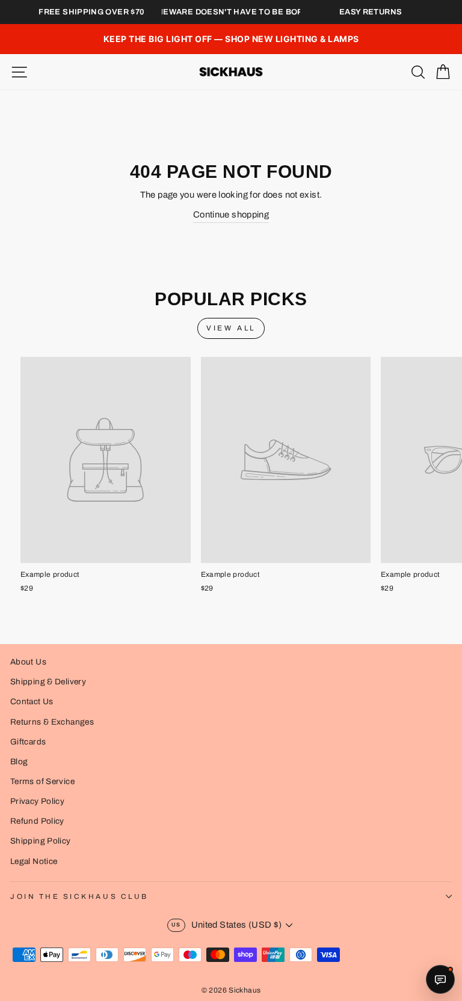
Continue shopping (231, 214)
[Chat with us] (440, 979)
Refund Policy (37, 821)
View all (231, 328)
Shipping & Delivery (48, 681)
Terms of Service (42, 781)
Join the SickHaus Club (79, 896)
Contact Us (32, 701)
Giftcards (28, 741)
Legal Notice (33, 861)
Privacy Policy (37, 801)
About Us (28, 661)
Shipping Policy (40, 840)
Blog (19, 761)
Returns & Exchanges (52, 721)
